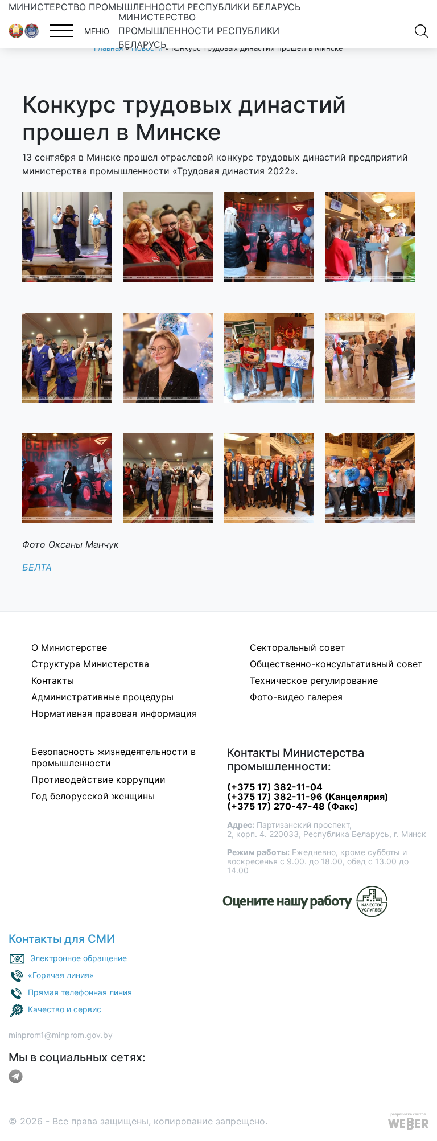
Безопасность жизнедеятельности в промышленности (113, 757)
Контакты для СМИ (62, 939)
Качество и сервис (64, 1009)
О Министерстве (69, 647)
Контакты (52, 680)
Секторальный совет (297, 647)
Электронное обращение (78, 958)
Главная (108, 47)
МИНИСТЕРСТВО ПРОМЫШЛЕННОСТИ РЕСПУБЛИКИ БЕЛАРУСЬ (154, 7)
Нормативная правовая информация (114, 713)
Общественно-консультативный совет (336, 664)
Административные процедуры (102, 697)
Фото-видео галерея (296, 697)
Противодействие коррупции (98, 779)
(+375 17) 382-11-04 (275, 787)
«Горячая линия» (61, 975)
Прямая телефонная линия (80, 992)
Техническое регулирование (314, 680)
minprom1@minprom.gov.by (61, 1035)
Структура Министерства (90, 664)
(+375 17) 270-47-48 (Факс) (292, 806)
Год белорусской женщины (93, 796)
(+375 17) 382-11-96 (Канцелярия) (308, 796)
